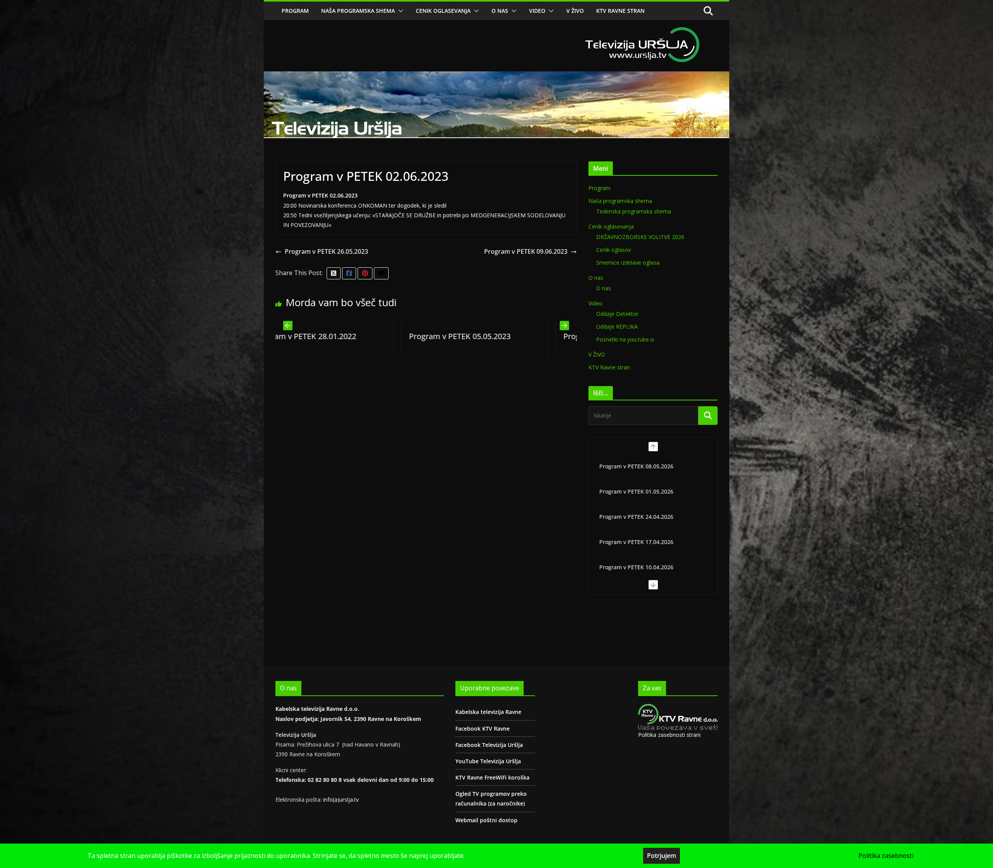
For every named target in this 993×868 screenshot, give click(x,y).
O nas (499, 10)
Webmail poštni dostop (486, 820)
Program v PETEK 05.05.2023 (335, 336)
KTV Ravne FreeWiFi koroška (492, 777)
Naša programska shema (358, 10)
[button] (399, 10)
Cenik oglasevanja (443, 10)
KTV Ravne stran (620, 10)
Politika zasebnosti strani (669, 734)
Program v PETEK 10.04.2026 (636, 567)
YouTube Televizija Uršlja (488, 761)
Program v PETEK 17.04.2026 (636, 542)
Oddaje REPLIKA (617, 326)
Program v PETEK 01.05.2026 (636, 491)
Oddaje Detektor (617, 313)
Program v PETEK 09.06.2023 (525, 251)
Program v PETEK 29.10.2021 (489, 336)
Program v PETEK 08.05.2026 (636, 466)
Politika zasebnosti (885, 855)
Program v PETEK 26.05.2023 (326, 251)
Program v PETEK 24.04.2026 (636, 516)
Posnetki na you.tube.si (625, 339)
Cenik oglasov (613, 249)
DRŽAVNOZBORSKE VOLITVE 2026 (640, 237)
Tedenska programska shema (633, 211)
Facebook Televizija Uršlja (489, 744)
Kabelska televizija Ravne (488, 712)
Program (295, 10)
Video (537, 10)
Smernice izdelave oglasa (627, 262)
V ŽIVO (575, 10)
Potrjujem (661, 855)
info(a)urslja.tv (341, 799)
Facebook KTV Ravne (482, 728)
